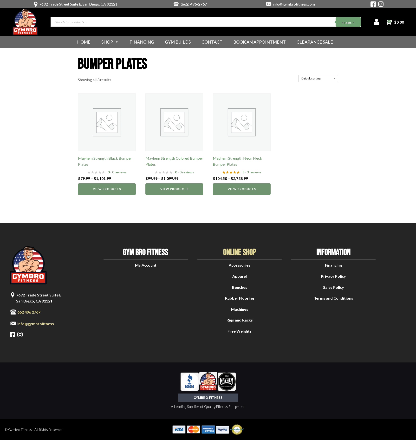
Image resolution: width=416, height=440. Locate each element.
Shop (107, 42)
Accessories (239, 265)
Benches (239, 287)
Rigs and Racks (240, 320)
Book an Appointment (259, 42)
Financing (142, 42)
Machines (239, 309)
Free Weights (240, 331)
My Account (145, 265)
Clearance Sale (315, 42)
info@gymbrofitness (35, 323)
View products (107, 189)
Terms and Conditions (333, 298)
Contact (212, 42)
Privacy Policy (333, 276)
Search (348, 23)
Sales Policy (333, 287)
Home (84, 42)
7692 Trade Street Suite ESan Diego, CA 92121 (38, 298)
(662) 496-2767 (194, 4)
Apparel (239, 276)
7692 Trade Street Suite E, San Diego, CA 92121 (78, 4)
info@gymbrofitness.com (294, 4)
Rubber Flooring (239, 298)
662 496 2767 (28, 312)
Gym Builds (178, 42)
